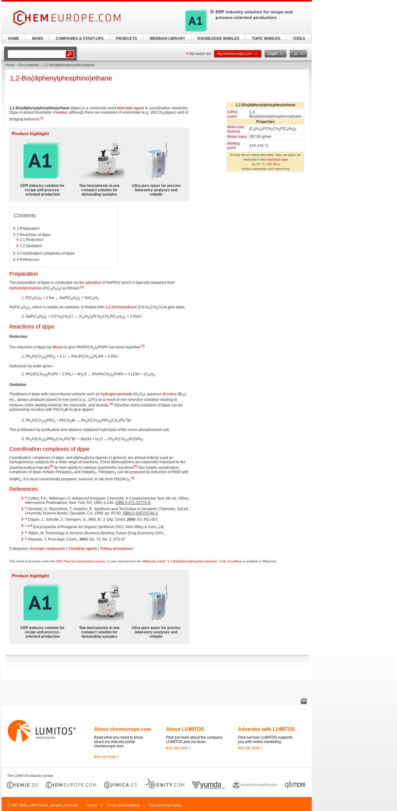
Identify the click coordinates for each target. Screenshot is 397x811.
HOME (13, 38)
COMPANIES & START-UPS (80, 38)
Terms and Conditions (123, 805)
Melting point (233, 145)
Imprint (92, 805)
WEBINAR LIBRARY (167, 38)
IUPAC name (233, 114)
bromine (170, 394)
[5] (51, 466)
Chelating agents (82, 548)
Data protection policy (165, 805)
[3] (143, 345)
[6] (135, 466)
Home (10, 65)
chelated (60, 112)
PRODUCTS (126, 38)
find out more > (106, 756)
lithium (57, 347)
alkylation (93, 282)
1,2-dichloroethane (121, 307)
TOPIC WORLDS (266, 38)
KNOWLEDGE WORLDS (218, 38)
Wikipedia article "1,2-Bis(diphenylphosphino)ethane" (180, 561)
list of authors (232, 561)
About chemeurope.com (122, 729)
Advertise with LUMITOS (266, 729)
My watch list (200, 54)
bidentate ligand (130, 108)
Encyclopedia (29, 65)
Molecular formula (235, 129)
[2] (82, 286)
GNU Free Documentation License (80, 561)
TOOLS (299, 38)
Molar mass (237, 136)
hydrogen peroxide (116, 394)
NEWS (37, 38)
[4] (111, 404)
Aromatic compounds (47, 548)
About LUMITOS (185, 729)
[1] (41, 118)
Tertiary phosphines (116, 548)
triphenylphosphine (25, 288)
